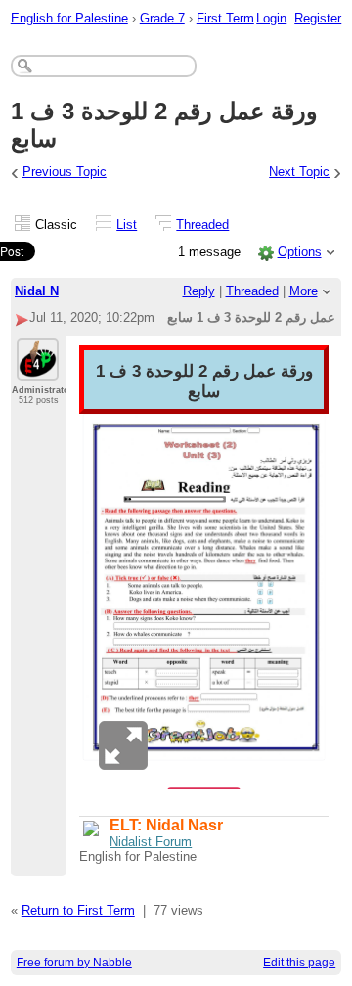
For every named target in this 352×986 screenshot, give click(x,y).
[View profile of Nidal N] (38, 369)
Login (271, 18)
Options (300, 252)
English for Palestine (69, 18)
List (126, 224)
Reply (199, 291)
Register (317, 18)
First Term (225, 18)
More (303, 291)
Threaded (202, 224)
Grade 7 (162, 18)
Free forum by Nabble (74, 962)
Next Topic (299, 171)
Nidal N (37, 291)
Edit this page (299, 962)
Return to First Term (78, 910)
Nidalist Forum (151, 841)
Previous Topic (64, 171)
